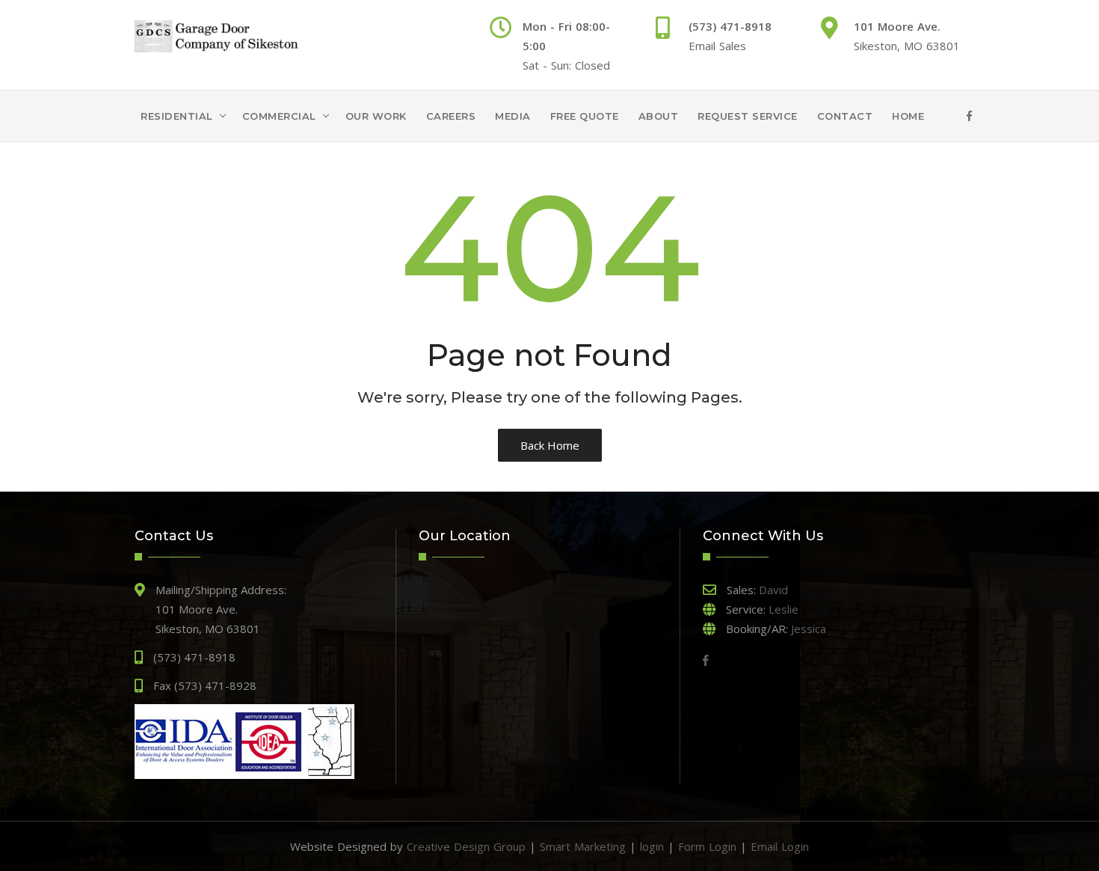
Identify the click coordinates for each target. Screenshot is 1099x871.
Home (908, 116)
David (773, 589)
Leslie (783, 609)
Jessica (808, 628)
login (652, 846)
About (658, 116)
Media (513, 116)
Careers (451, 116)
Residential (177, 116)
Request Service (748, 116)
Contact (845, 116)
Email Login (780, 846)
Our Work (376, 116)
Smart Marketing (583, 846)
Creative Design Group (466, 846)
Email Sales (717, 45)
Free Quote (584, 116)
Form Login (707, 846)
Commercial (279, 116)
